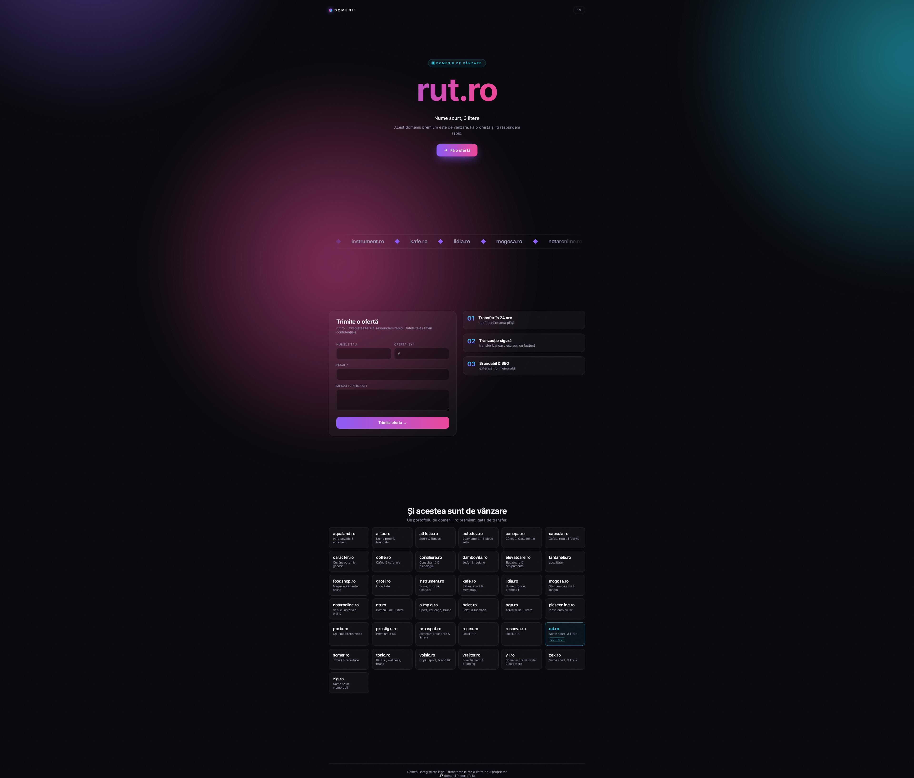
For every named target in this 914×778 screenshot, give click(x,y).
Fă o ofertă (460, 150)
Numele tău (346, 344)
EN (579, 10)
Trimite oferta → (392, 423)
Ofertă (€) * (404, 344)
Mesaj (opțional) (351, 386)
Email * (342, 365)
